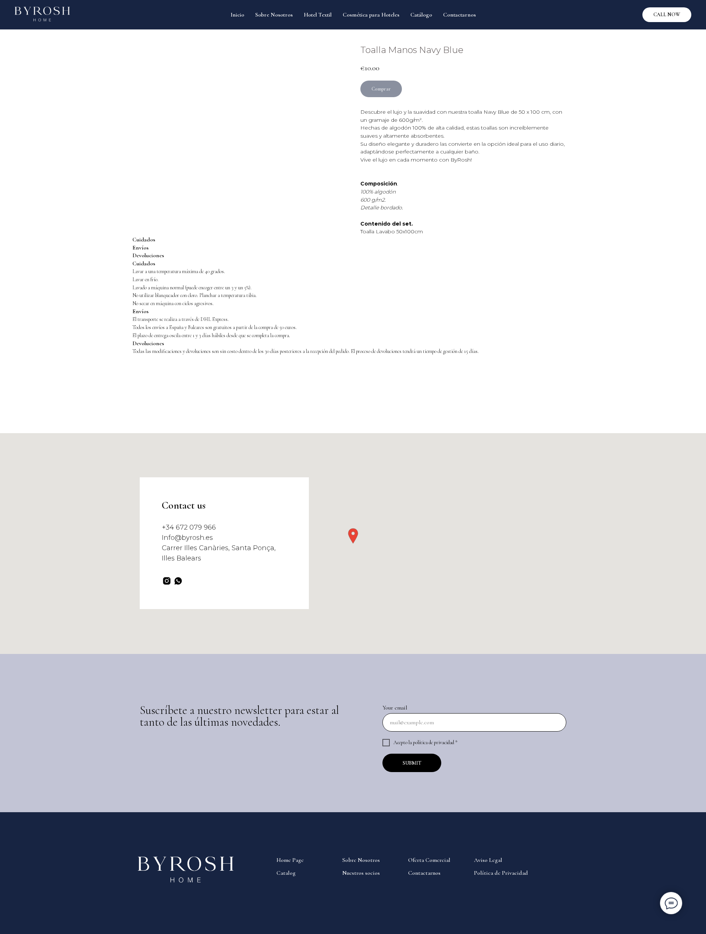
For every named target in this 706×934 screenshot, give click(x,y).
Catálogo (421, 14)
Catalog (286, 873)
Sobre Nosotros (274, 14)
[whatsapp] (178, 580)
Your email (394, 707)
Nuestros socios (361, 873)
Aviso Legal (488, 860)
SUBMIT (412, 763)
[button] (353, 536)
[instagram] (166, 580)
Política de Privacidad (501, 873)
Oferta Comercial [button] (429, 860)
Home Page (290, 860)
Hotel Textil (318, 14)
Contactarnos (459, 14)
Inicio (237, 14)
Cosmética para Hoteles (371, 14)
